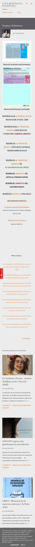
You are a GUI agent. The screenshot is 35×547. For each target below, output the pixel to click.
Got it (23, 545)
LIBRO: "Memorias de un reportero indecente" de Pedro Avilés (16, 504)
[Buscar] (27, 3)
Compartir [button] (26, 338)
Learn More (14, 545)
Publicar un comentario (21, 405)
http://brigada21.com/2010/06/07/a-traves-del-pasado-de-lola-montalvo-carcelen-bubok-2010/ (16, 266)
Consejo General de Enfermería (16, 207)
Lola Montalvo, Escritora (12, 4)
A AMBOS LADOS (23, 116)
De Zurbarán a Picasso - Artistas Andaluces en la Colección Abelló (16, 381)
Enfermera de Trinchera (17, 220)
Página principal (7, 12)
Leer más (5, 408)
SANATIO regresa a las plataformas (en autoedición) (15, 443)
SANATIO (20, 174)
